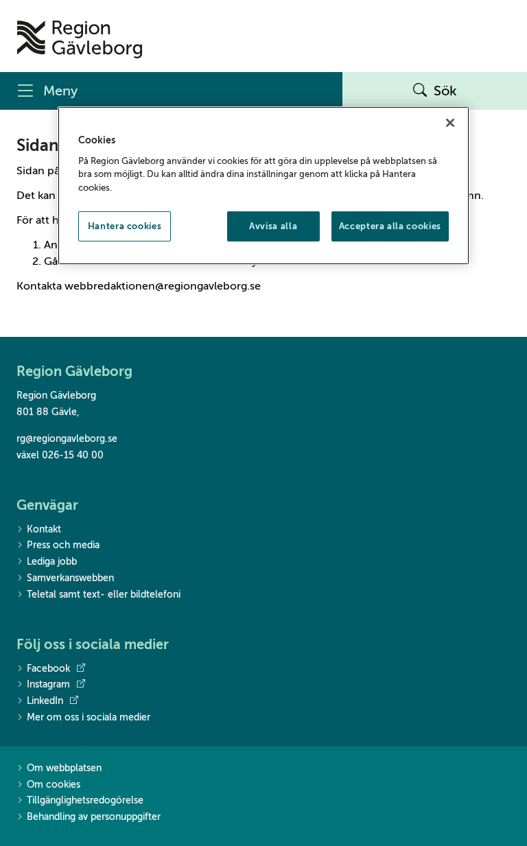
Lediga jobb (52, 561)
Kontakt (44, 529)
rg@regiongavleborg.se (66, 439)
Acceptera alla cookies (390, 226)
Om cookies (53, 784)
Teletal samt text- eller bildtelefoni (103, 594)
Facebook (48, 668)
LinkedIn (45, 701)
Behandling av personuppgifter (94, 817)
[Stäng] (450, 123)
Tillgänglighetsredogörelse (85, 800)
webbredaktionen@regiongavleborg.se (163, 286)
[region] (263, 185)
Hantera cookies (125, 226)
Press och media (63, 545)
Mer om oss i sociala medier (88, 717)
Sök (445, 91)
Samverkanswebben (70, 578)
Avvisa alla (273, 226)
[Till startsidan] (79, 39)
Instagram (48, 684)
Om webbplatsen (64, 768)
